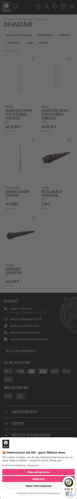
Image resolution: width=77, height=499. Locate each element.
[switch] (68, 494)
